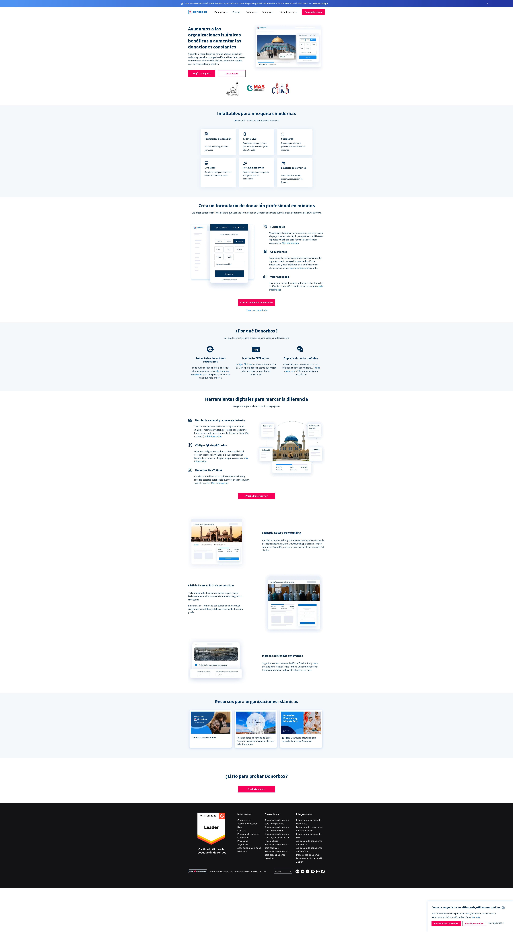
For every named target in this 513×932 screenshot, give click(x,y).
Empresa (266, 12)
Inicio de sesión (287, 12)
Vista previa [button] (232, 73)
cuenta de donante (299, 267)
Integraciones (304, 814)
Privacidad (242, 841)
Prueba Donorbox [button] (256, 789)
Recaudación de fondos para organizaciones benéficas (277, 855)
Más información (290, 242)
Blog (239, 827)
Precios (236, 12)
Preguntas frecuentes (248, 834)
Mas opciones (495, 922)
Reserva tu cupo (320, 3)
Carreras (241, 830)
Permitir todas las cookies (446, 923)
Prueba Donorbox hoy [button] (256, 495)
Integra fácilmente (245, 364)
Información (244, 814)
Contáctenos (243, 820)
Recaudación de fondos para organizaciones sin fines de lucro (277, 837)
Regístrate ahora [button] (313, 12)
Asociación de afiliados (249, 848)
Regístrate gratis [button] (202, 73)
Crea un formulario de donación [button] (256, 302)
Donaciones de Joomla (307, 854)
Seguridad (242, 844)
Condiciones (243, 837)
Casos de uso (272, 814)
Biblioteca (242, 851)
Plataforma (220, 12)
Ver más (476, 917)
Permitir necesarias (474, 923)
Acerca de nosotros (247, 823)
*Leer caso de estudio (256, 310)
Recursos (250, 12)
